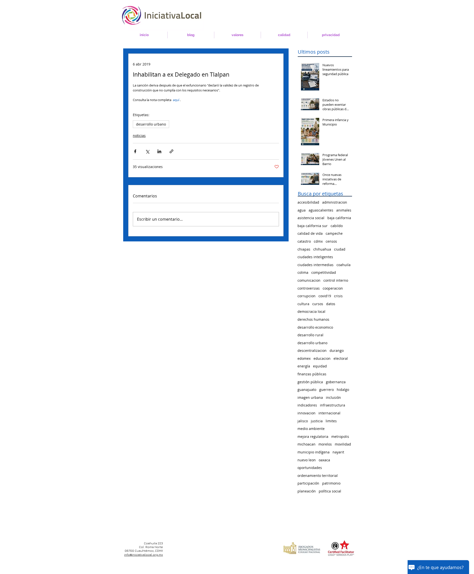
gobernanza (336, 382)
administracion (334, 202)
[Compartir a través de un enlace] (171, 151)
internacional (329, 413)
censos (331, 241)
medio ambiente (311, 428)
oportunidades (309, 467)
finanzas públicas (311, 374)
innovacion (306, 413)
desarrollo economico (315, 327)
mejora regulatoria (312, 436)
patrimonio (331, 483)
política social (330, 491)
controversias (308, 288)
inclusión (333, 397)
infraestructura (332, 405)
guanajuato (306, 389)
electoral (341, 358)
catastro (304, 241)
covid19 (324, 296)
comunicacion (308, 280)
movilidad (343, 444)
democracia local (311, 311)
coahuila (343, 264)
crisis (338, 296)
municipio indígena (313, 452)
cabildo (337, 225)
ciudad (339, 249)
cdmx (318, 241)
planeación (306, 491)
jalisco (302, 421)
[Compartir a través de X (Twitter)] (147, 151)
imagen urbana (310, 397)
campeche (334, 233)
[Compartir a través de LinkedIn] (159, 151)
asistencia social (310, 217)
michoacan (306, 444)
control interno (335, 280)
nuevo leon (306, 460)
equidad (320, 366)
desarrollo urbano (151, 124)
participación (308, 483)
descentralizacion (312, 350)
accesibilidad (308, 202)
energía (303, 366)
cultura (303, 303)
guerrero (326, 389)
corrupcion (306, 296)
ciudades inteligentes (315, 257)
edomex (304, 358)
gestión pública (310, 382)
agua (301, 210)
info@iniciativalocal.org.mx (143, 554)
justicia (317, 421)
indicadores (307, 405)
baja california (339, 217)
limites (331, 421)
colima (302, 272)
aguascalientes (321, 210)
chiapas (303, 249)
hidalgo (343, 389)
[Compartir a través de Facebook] (135, 151)
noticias (139, 135)
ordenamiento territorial (317, 475)
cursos (317, 303)
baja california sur (312, 225)
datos (330, 303)
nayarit (338, 452)
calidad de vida (310, 233)
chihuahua (322, 249)
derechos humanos (313, 319)
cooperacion (333, 288)
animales (343, 210)
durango (337, 350)
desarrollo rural (310, 335)
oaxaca (324, 460)
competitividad (323, 272)
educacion (322, 358)
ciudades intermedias (315, 264)
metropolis (340, 436)
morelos (325, 444)
